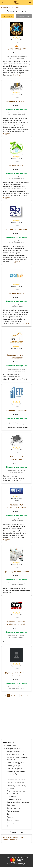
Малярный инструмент (15, 763)
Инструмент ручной (13, 749)
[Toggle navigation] (2, 2)
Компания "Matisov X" (17, 49)
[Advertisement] (16, 718)
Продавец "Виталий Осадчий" (16, 571)
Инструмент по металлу (15, 754)
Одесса (22, 837)
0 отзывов (16, 42)
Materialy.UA (22, 864)
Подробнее (17, 75)
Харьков (16, 837)
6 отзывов (16, 161)
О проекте (24, 857)
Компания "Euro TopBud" (16, 411)
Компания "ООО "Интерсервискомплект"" (16, 506)
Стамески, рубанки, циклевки (18, 802)
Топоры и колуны (13, 808)
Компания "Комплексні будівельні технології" (16, 623)
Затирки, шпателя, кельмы (16, 751)
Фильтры (9, 16)
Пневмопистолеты (14, 799)
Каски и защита (12, 823)
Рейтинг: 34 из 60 (16, 40)
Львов (5, 840)
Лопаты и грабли (13, 811)
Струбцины (11, 805)
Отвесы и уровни (13, 820)
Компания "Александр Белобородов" (16, 356)
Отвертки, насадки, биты (16, 783)
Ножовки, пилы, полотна (16, 780)
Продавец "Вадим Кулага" (17, 229)
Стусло (9, 814)
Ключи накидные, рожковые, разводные (17, 759)
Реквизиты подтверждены (17, 109)
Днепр (10, 837)
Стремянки (11, 826)
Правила (10, 817)
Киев (5, 837)
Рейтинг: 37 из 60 (16, 94)
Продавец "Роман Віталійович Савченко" (17, 674)
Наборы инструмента (15, 769)
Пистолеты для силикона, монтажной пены (16, 792)
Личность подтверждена (17, 237)
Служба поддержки (12, 857)
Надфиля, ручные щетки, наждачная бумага (16, 773)
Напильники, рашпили (15, 777)
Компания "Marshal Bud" (16, 101)
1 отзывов (16, 500)
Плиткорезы (11, 796)
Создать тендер (24, 16)
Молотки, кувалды (13, 766)
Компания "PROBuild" (17, 293)
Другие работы (11, 746)
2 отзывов (16, 97)
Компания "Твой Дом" (17, 165)
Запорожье (13, 840)
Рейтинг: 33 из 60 (16, 404)
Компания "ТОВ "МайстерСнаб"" (17, 457)
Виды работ (7, 742)
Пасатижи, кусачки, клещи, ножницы (17, 787)
